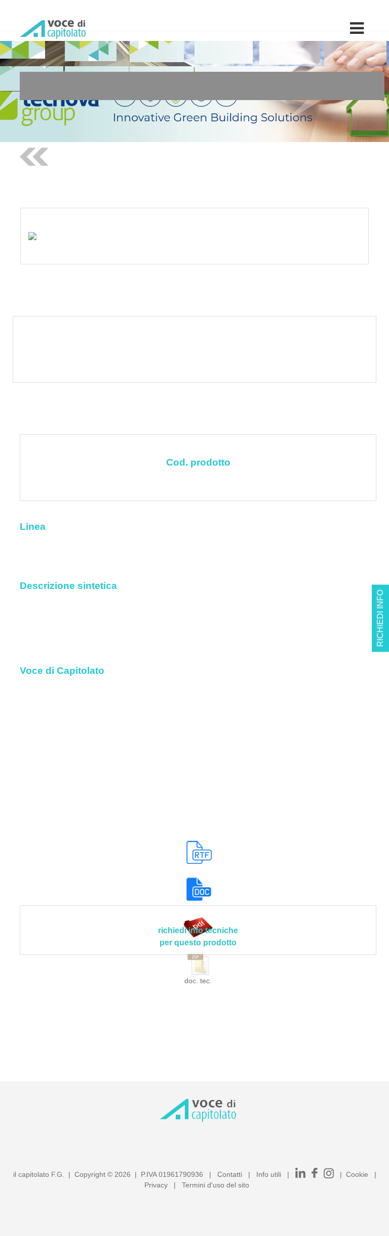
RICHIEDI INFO (380, 618)
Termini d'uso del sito (215, 1185)
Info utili (268, 1174)
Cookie (357, 1174)
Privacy (156, 1185)
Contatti (229, 1174)
